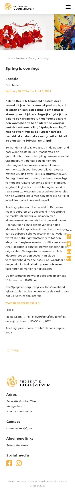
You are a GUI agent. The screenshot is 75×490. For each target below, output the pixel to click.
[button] (68, 7)
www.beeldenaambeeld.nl (22, 303)
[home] (16, 6)
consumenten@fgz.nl (19, 428)
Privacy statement (17, 445)
